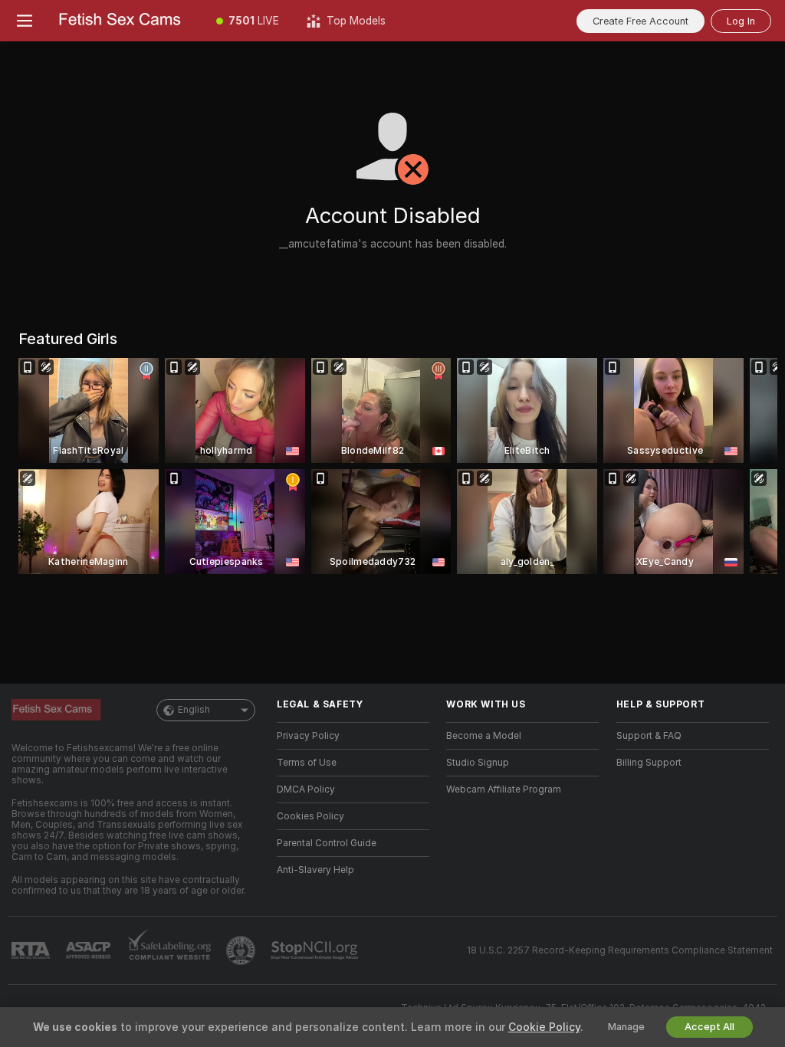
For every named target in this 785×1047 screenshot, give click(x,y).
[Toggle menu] (24, 20)
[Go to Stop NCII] (316, 950)
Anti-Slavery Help (315, 870)
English (194, 709)
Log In (741, 21)
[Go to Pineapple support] (242, 950)
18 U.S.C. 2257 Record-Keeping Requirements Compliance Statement (620, 950)
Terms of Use (307, 762)
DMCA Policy (306, 789)
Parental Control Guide (326, 843)
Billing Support (649, 762)
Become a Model (483, 735)
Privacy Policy (308, 735)
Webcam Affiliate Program (503, 789)
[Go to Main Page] (125, 20)
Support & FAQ (649, 735)
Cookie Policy (544, 1027)
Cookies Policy (310, 816)
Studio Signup (477, 762)
